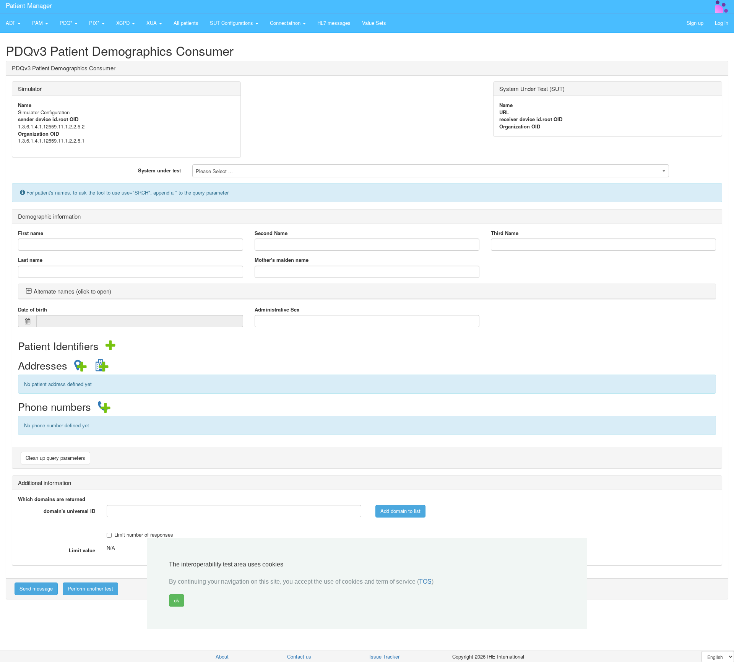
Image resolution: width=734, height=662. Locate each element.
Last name (30, 259)
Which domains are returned (51, 499)
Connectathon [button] (286, 22)
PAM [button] (38, 22)
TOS (425, 582)
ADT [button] (11, 22)
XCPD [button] (123, 22)
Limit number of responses (143, 534)
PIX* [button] (95, 22)
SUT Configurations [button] (232, 22)
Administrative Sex (277, 309)
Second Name (271, 233)
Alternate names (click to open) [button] (72, 291)
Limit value (82, 550)
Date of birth (32, 309)
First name (30, 233)
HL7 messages (334, 22)
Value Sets (374, 22)
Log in (721, 22)
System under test (159, 170)
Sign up (695, 22)
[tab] (367, 291)
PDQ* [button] (67, 22)
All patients (186, 22)
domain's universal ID (69, 510)
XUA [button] (152, 22)
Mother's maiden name (282, 259)
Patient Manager (29, 5)
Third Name (504, 233)
